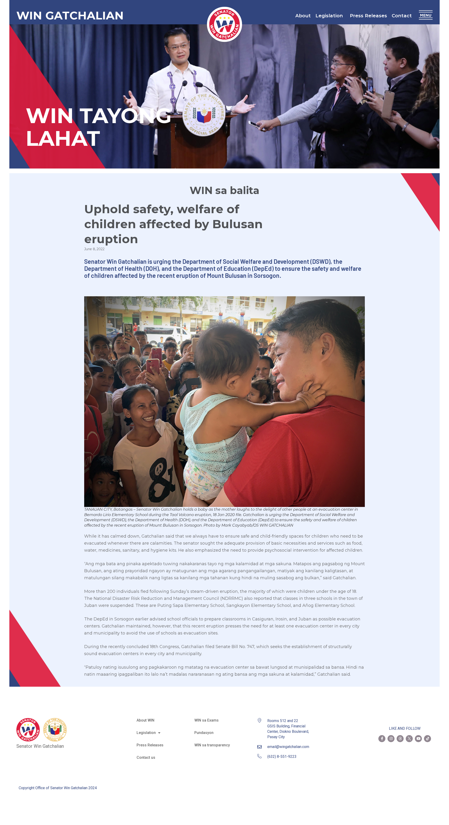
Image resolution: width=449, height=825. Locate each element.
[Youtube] (418, 738)
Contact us (146, 757)
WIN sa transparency (212, 745)
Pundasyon (204, 732)
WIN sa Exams (206, 720)
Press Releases (368, 15)
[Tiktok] (427, 738)
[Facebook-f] (381, 738)
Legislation (329, 15)
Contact (402, 15)
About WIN (145, 720)
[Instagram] (391, 738)
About (303, 15)
